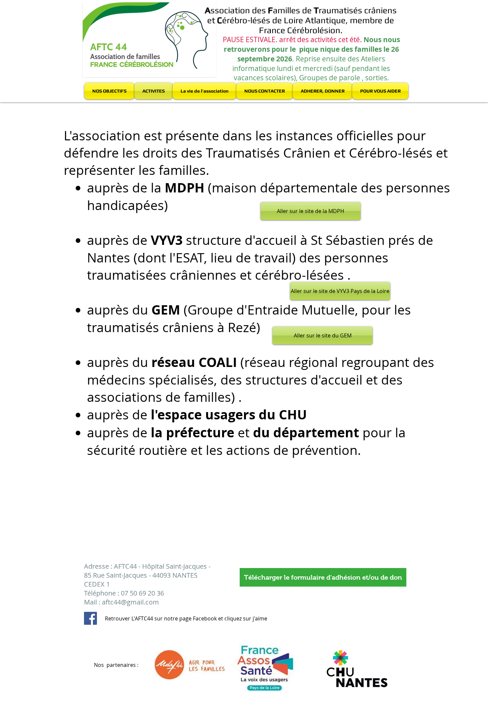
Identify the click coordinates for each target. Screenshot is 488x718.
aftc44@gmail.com (130, 602)
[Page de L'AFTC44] (90, 618)
